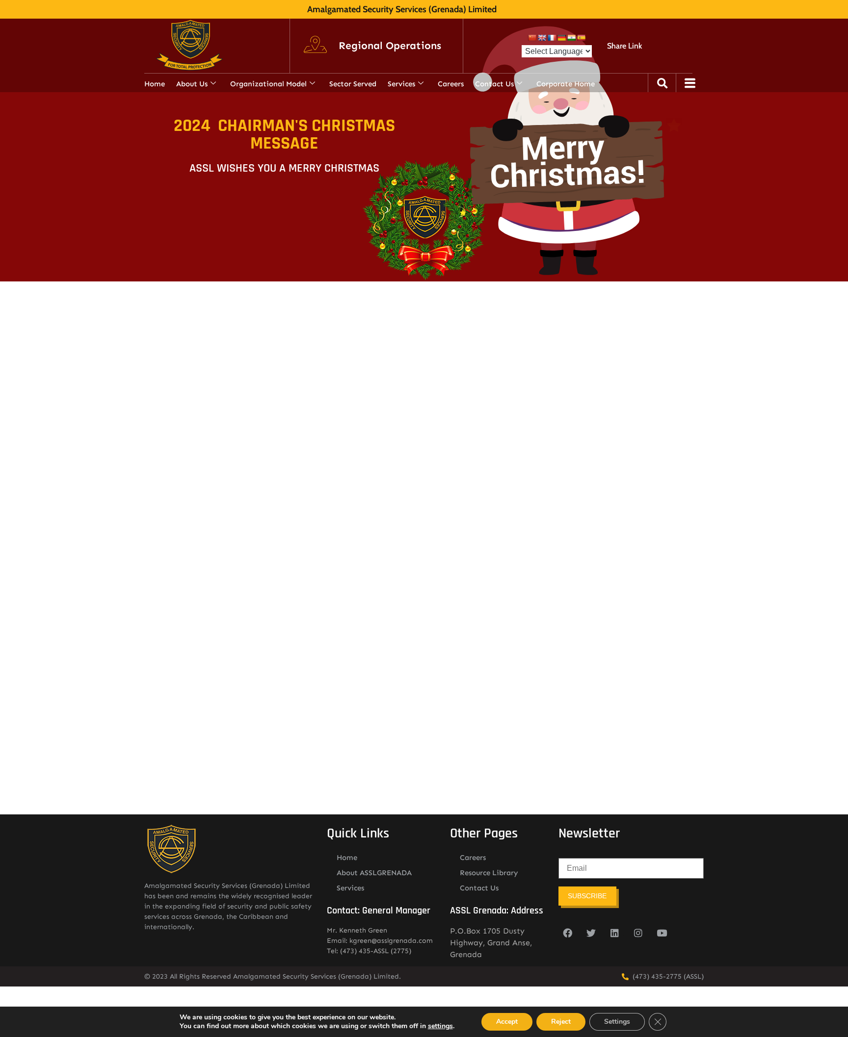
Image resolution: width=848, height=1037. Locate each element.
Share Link (624, 46)
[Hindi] (571, 38)
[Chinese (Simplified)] (532, 38)
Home (154, 83)
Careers (451, 83)
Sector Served (352, 83)
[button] (390, 46)
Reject (561, 1021)
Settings (617, 1021)
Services (401, 83)
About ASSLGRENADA (374, 872)
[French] (551, 38)
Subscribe (587, 896)
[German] (561, 38)
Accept (507, 1021)
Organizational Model (268, 83)
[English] (541, 38)
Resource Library (489, 872)
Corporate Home (565, 83)
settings (440, 1026)
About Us (192, 83)
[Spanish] (581, 38)
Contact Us (494, 83)
